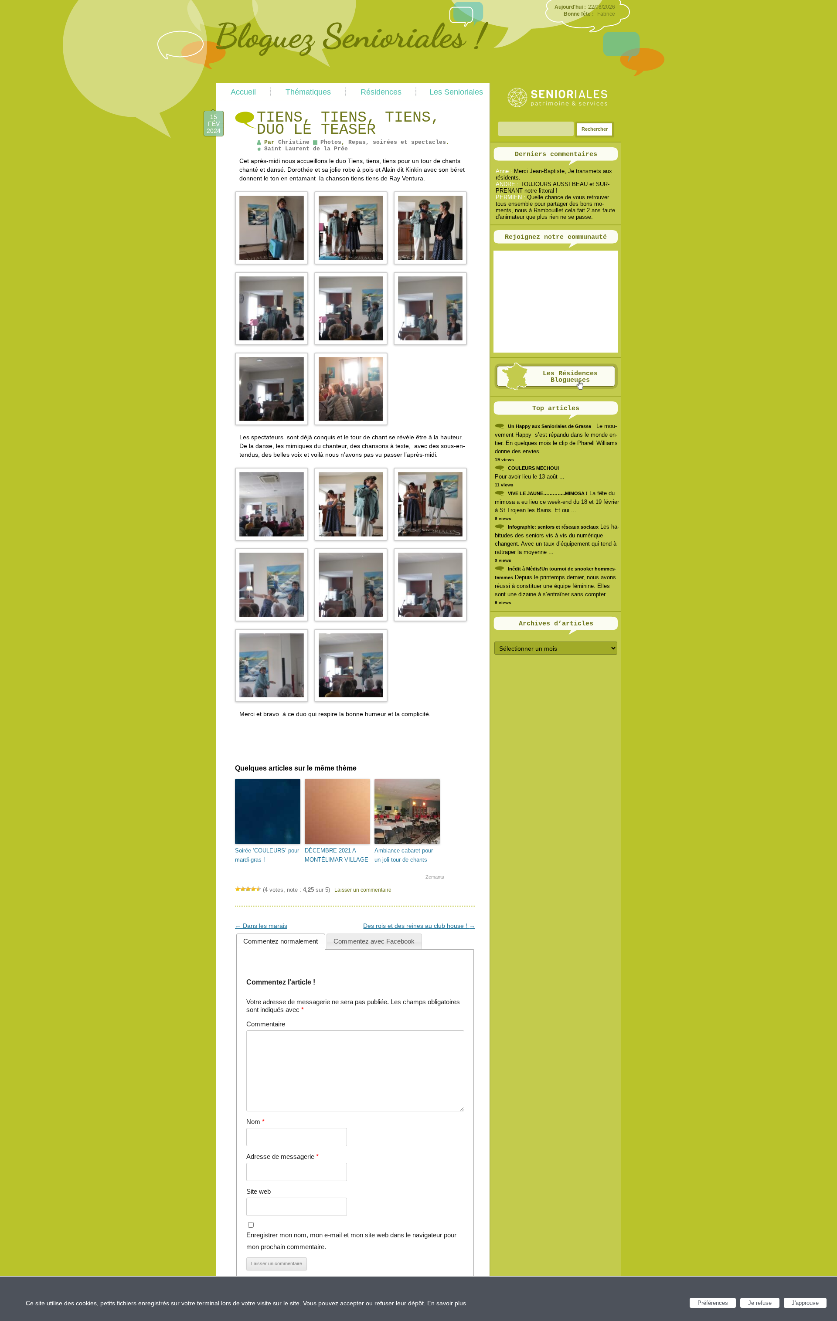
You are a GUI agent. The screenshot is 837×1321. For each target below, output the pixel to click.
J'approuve (805, 1303)
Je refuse (760, 1303)
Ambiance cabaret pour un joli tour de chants (403, 855)
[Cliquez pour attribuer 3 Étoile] (248, 889)
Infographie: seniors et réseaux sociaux (553, 527)
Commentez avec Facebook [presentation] (374, 941)
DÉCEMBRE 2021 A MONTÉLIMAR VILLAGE (336, 855)
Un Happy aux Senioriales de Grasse (549, 426)
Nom (255, 1121)
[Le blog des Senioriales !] (352, 79)
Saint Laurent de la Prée (306, 149)
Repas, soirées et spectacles (397, 142)
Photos (330, 142)
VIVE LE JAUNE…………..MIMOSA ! (548, 493)
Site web (258, 1191)
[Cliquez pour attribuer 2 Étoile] (242, 889)
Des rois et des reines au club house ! (419, 925)
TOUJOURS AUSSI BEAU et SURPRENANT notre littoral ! (552, 187)
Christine (294, 142)
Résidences (381, 92)
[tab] (280, 942)
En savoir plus (446, 1303)
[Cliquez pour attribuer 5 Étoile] (258, 889)
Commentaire (265, 1024)
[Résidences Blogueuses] (556, 387)
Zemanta (434, 877)
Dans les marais (261, 925)
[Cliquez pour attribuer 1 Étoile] (237, 889)
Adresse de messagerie (282, 1156)
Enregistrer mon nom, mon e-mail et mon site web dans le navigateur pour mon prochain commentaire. (351, 1240)
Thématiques (308, 92)
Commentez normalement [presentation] (280, 941)
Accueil (243, 92)
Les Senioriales (456, 92)
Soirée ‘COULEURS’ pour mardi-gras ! (267, 855)
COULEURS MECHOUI (533, 468)
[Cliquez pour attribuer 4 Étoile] (253, 889)
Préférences (713, 1303)
